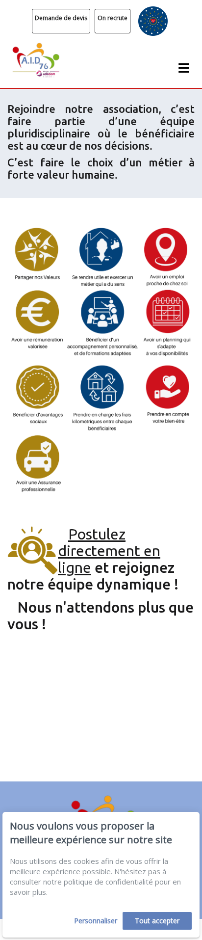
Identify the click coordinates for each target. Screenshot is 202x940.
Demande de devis (61, 18)
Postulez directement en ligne (109, 551)
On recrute (112, 18)
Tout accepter (157, 920)
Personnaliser (95, 920)
